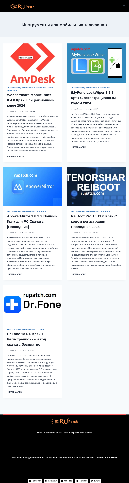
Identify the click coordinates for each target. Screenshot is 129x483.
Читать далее (15, 156)
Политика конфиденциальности (27, 457)
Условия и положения (106, 457)
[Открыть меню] (123, 6)
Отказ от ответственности (59, 457)
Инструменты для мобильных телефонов (26, 88)
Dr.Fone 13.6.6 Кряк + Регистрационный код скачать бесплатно (26, 339)
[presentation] (32, 63)
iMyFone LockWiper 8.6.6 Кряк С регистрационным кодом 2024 (93, 98)
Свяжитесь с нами (83, 457)
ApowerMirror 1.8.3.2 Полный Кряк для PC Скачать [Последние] (32, 221)
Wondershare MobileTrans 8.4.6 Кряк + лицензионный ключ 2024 (30, 100)
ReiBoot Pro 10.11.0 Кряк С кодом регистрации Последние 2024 (94, 221)
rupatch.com (15, 111)
